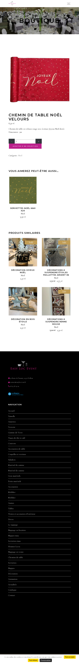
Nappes (11, 568)
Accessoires (13, 487)
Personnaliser (46, 660)
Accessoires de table (16, 449)
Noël (20, 155)
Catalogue (12, 590)
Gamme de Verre (15, 433)
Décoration (13, 574)
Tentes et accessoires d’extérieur (21, 514)
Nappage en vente (16, 552)
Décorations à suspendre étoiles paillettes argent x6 (56, 272)
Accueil (11, 411)
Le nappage (13, 525)
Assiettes (12, 422)
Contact (11, 595)
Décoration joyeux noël (22, 271)
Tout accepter (70, 657)
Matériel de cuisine (16, 465)
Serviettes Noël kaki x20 (23, 209)
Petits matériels (14, 481)
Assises (11, 503)
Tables (11, 509)
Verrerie (11, 427)
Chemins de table (15, 557)
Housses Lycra (14, 547)
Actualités (12, 585)
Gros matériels (14, 476)
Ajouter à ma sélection (25, 146)
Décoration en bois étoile (23, 320)
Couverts (12, 443)
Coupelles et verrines (17, 454)
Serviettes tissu (14, 541)
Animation (12, 579)
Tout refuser (33, 660)
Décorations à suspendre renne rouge (56, 321)
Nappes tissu (13, 536)
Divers (10, 519)
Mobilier (11, 492)
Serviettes (12, 563)
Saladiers (11, 460)
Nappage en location (17, 530)
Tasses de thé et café (16, 438)
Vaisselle (11, 416)
